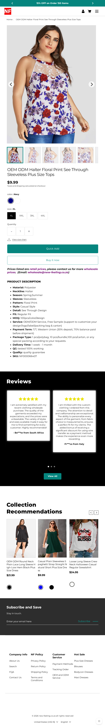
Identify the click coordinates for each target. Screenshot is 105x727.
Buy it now (52, 260)
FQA (11, 672)
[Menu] (97, 11)
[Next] (93, 3)
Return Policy (38, 666)
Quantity (11, 224)
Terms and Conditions (37, 679)
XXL (21, 215)
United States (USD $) (44, 722)
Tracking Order (60, 669)
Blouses (78, 666)
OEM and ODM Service (60, 676)
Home (9, 19)
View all (52, 476)
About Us (14, 661)
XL (11, 215)
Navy (11, 201)
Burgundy (46, 587)
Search (13, 666)
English (64, 722)
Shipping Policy (39, 672)
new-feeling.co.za (47, 716)
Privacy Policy (38, 661)
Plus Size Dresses (83, 661)
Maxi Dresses (81, 677)
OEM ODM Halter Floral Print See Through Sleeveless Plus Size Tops (48, 19)
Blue (40, 587)
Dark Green (57, 587)
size (11, 209)
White (17, 201)
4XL (43, 215)
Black (9, 587)
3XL (32, 215)
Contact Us (15, 677)
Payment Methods (62, 664)
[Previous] (12, 3)
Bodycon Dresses (83, 672)
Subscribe (84, 621)
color (13, 194)
